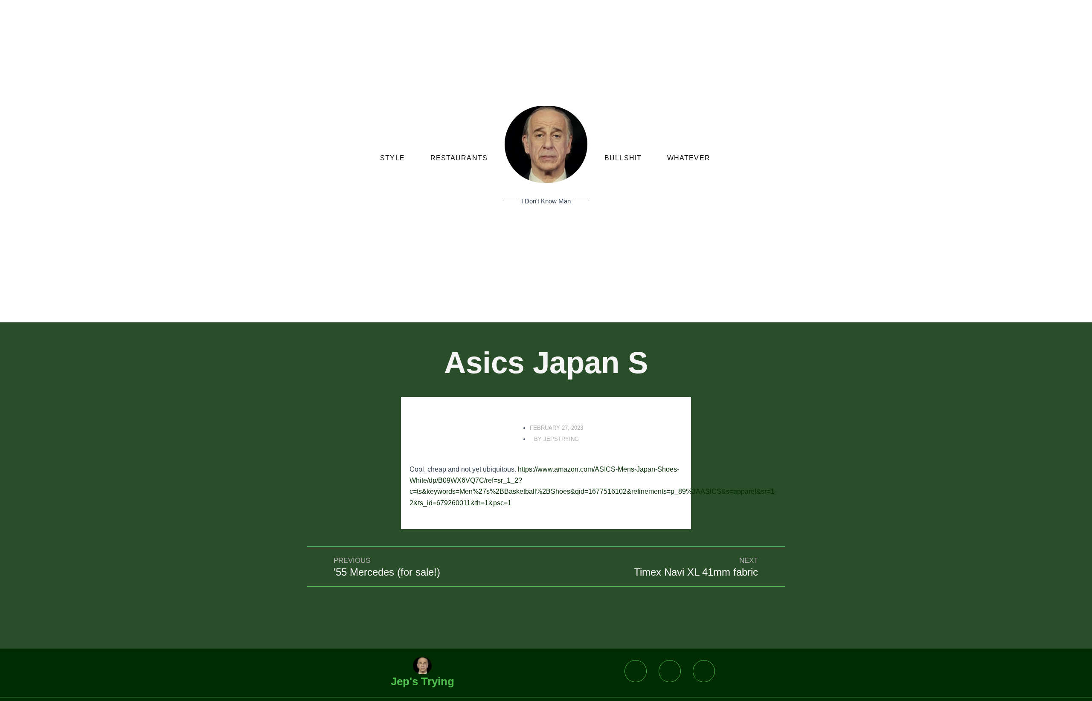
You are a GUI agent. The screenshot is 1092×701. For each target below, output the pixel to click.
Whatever (688, 158)
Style (392, 158)
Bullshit (623, 158)
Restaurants (459, 158)
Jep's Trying (422, 681)
